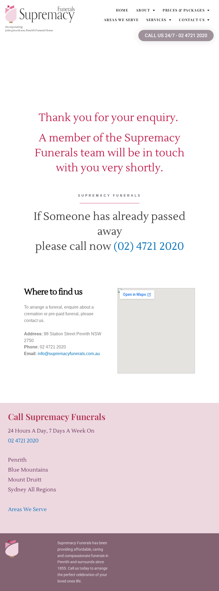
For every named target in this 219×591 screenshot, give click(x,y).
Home (122, 10)
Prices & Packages (184, 10)
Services (156, 19)
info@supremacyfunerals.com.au (69, 353)
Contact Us (192, 19)
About (143, 10)
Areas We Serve (121, 19)
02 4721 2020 (23, 440)
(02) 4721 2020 (149, 246)
